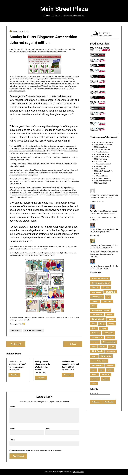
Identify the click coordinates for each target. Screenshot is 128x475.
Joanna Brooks (103, 178)
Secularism (95, 379)
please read (63, 181)
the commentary (73, 181)
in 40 (56, 164)
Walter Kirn (102, 183)
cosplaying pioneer (70, 246)
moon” (32, 49)
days (60, 164)
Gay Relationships (108, 333)
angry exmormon (96, 292)
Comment (14, 406)
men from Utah (40, 151)
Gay (94, 328)
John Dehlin (102, 166)
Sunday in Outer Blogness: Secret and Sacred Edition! (70, 364)
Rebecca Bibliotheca (105, 142)
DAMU (93, 305)
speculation (37, 148)
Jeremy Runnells (104, 164)
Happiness (110, 337)
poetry (101, 370)
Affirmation (106, 287)
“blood (27, 49)
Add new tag (95, 287)
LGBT (102, 346)
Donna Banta (94, 211)
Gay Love (103, 328)
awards (110, 291)
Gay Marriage (95, 333)
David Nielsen (103, 157)
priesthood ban (105, 374)
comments (95, 301)
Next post (73, 344)
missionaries (111, 351)
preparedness (16, 330)
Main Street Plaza (64, 8)
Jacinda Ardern (103, 154)
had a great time (66, 188)
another (30, 157)
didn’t (59, 52)
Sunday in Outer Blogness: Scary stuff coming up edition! (17, 364)
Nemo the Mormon (105, 145)
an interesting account (54, 195)
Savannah (102, 161)
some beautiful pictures (39, 317)
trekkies (12, 249)
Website (12, 440)
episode (43, 157)
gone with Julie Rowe (70, 151)
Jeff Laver (93, 195)
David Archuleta (104, 149)
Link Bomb (97, 351)
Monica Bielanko (104, 181)
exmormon (111, 319)
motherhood (110, 365)
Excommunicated (98, 319)
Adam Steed (102, 147)
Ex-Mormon (109, 314)
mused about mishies (26, 172)
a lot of (30, 148)
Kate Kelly (102, 169)
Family (102, 323)
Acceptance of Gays (100, 283)
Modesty (94, 356)
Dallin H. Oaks (107, 301)
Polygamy (94, 374)
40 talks (51, 164)
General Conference (55, 157)
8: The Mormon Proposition (100, 278)
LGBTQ (112, 347)
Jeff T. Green (103, 152)
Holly (92, 229)
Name (12, 429)
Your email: (94, 393)
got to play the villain (17, 160)
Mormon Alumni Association (99, 361)
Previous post (16, 344)
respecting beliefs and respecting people (24, 175)
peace (93, 370)
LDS (94, 346)
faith (93, 324)
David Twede (103, 176)
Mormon (106, 356)
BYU (108, 297)
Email (47, 429)
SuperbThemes (79, 472)
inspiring (37, 157)
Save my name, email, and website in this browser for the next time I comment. (36, 450)
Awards (102, 43)
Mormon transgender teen (45, 188)
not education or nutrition (21, 195)
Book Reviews (97, 297)
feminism (111, 323)
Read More (14, 375)
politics (110, 370)
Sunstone (105, 379)
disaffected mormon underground (100, 310)
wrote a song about (46, 170)
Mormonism (97, 365)
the (23, 49)
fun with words (37, 246)
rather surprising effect (68, 190)
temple (94, 383)
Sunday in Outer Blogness (33, 330)
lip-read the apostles (39, 249)
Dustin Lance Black (97, 314)
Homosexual (95, 342)
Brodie (94, 43)
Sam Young (102, 159)
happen (63, 52)
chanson (93, 245)
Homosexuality (109, 342)
